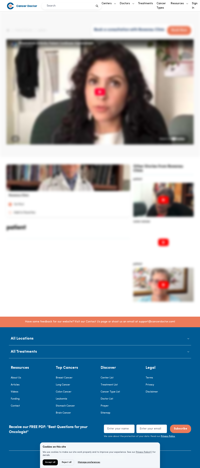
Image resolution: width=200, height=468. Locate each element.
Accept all (50, 462)
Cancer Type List (110, 392)
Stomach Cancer (65, 406)
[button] (100, 338)
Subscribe (180, 428)
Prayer (105, 406)
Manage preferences (89, 462)
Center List (107, 378)
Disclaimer (152, 392)
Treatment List (109, 385)
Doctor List (107, 399)
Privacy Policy (143, 452)
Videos (14, 392)
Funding (15, 399)
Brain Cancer (63, 413)
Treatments (145, 3)
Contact (15, 406)
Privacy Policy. (168, 436)
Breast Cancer (64, 378)
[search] (97, 6)
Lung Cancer (63, 385)
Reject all (66, 462)
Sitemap (105, 413)
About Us (16, 378)
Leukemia (61, 399)
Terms (149, 378)
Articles (15, 385)
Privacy (150, 385)
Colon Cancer (63, 392)
